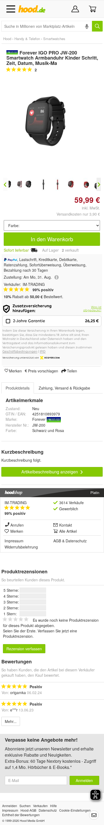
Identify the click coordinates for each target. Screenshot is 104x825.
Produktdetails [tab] (18, 388)
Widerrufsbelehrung (21, 547)
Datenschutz (76, 540)
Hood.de (32, 9)
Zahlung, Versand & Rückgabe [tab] (64, 388)
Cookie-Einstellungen (75, 810)
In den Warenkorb (52, 239)
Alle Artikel (68, 531)
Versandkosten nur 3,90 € (78, 214)
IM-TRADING (16, 502)
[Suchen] (97, 26)
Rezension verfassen (24, 648)
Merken (15, 370)
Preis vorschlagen (43, 370)
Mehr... (11, 721)
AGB (57, 540)
